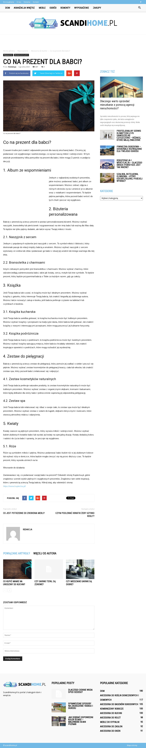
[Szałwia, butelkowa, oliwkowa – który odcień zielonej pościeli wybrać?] (107, 178)
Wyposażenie (81, 7)
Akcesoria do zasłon (111, 726)
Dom (7, 7)
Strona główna (8, 2)
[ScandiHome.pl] (73, 23)
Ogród (53, 7)
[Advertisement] (73, 42)
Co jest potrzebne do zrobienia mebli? (24, 513)
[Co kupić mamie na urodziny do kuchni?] (17, 569)
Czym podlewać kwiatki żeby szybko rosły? (74, 514)
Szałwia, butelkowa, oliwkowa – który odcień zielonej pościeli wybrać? (129, 177)
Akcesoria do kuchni (21, 55)
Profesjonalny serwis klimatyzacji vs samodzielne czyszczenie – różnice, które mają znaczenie (129, 135)
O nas (19, 2)
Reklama (27, 2)
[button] (139, 7)
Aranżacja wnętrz (24, 7)
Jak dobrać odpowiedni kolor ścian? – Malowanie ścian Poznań (80, 721)
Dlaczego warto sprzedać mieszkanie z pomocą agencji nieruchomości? (117, 104)
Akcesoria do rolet (110, 717)
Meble (42, 7)
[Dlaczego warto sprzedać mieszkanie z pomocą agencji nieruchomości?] (121, 87)
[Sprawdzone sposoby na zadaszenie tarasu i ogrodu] (59, 707)
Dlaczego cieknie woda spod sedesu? (80, 690)
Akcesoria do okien (110, 731)
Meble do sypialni (109, 722)
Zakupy (97, 7)
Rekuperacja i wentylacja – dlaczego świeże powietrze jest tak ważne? (129, 164)
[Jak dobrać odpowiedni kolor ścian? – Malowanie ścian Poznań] (59, 721)
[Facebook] (141, 2)
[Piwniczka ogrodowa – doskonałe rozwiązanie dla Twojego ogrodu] (107, 150)
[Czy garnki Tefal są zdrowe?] (49, 569)
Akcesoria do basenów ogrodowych (119, 704)
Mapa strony (132, 745)
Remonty (65, 7)
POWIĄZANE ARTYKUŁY (16, 553)
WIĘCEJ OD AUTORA (44, 553)
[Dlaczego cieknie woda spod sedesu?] (59, 694)
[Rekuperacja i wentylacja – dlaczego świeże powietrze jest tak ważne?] (107, 164)
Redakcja (12, 67)
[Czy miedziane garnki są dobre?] (80, 569)
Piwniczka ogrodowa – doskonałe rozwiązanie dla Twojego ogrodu (129, 149)
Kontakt (36, 2)
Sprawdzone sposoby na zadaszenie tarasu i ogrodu (80, 706)
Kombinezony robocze (111, 708)
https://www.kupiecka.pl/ (14, 486)
